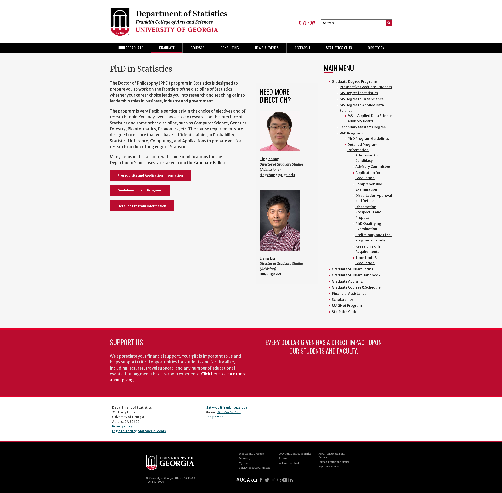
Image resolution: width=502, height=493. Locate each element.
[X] (267, 480)
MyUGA (243, 463)
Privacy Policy (122, 426)
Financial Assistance (349, 293)
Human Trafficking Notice (333, 461)
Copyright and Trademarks (295, 453)
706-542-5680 (229, 412)
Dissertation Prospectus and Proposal (368, 212)
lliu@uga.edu (271, 274)
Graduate (167, 48)
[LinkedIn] (290, 480)
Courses (197, 48)
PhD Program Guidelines (368, 138)
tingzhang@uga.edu (277, 175)
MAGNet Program (347, 305)
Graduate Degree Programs (355, 81)
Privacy (283, 458)
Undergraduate (130, 48)
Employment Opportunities (254, 467)
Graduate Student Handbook (356, 275)
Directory (376, 48)
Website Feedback (289, 463)
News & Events (267, 48)
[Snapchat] (278, 480)
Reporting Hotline (328, 466)
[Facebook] (261, 480)
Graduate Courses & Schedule (356, 287)
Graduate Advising (347, 281)
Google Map (214, 417)
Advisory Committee (372, 166)
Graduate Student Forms (352, 269)
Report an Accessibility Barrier (331, 455)
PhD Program (351, 133)
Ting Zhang (269, 159)
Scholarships (343, 299)
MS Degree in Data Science (362, 99)
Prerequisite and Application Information (150, 175)
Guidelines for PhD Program (140, 190)
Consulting (229, 48)
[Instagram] (273, 480)
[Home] (178, 19)
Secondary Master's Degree (363, 127)
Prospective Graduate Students (366, 87)
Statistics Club (339, 48)
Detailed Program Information (142, 206)
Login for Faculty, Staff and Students (139, 431)
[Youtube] (284, 480)
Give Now (307, 23)
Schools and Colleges (251, 453)
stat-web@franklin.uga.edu (226, 407)
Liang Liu (267, 258)
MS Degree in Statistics (359, 93)
